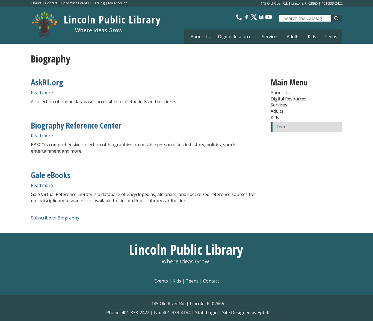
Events (161, 281)
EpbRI (263, 313)
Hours (36, 3)
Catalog (99, 3)
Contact (51, 3)
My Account (117, 3)
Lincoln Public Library (112, 19)
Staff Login (206, 313)
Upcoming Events (75, 3)
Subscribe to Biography (55, 218)
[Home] (47, 23)
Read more (42, 93)
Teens (330, 37)
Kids (177, 281)
